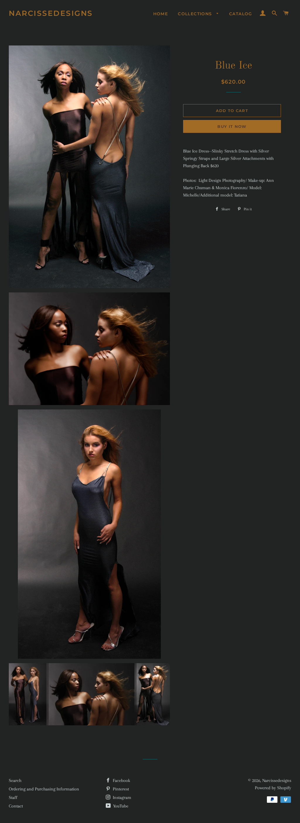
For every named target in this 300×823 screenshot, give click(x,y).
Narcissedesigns (51, 13)
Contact (16, 806)
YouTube (120, 806)
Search (15, 780)
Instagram (121, 797)
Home (160, 13)
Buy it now (231, 126)
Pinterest (120, 789)
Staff (13, 797)
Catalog (240, 13)
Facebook (121, 780)
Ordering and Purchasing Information (44, 789)
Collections (196, 13)
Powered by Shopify (273, 787)
